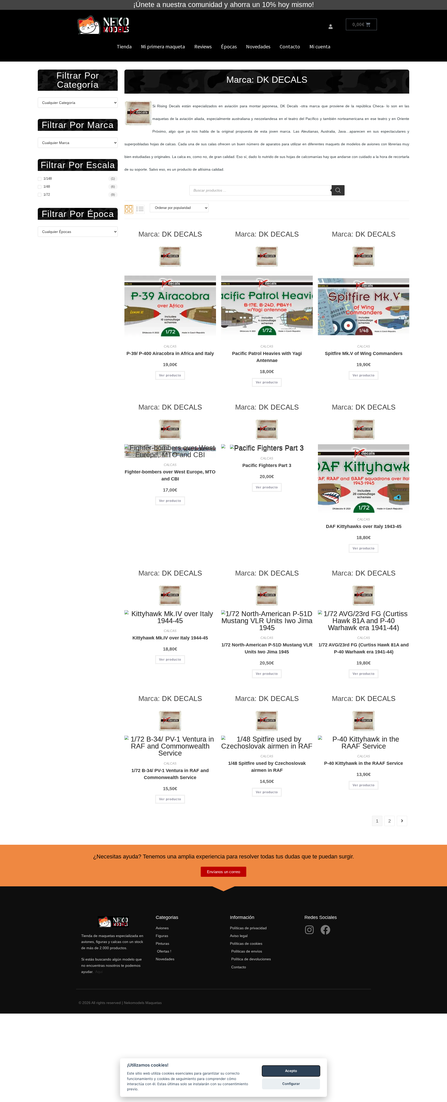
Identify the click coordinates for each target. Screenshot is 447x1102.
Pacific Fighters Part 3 (266, 465)
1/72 (46, 195)
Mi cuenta (319, 46)
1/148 (47, 178)
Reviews (203, 46)
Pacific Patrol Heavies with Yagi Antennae (267, 357)
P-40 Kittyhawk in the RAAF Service (363, 763)
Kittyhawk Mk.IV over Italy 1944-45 (170, 637)
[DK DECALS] (170, 256)
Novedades (258, 46)
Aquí (99, 972)
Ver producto (170, 375)
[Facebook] (325, 930)
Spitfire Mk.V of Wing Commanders (364, 353)
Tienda (124, 46)
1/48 (46, 186)
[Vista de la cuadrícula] (128, 209)
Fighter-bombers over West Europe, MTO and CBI (170, 475)
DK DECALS (182, 234)
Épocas (229, 46)
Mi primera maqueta (163, 46)
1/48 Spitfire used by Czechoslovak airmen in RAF (267, 767)
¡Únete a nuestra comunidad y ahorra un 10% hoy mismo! (223, 5)
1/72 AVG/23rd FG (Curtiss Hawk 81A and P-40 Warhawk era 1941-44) (363, 648)
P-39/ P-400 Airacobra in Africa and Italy (170, 353)
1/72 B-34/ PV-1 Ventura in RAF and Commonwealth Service (170, 774)
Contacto (290, 46)
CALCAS (170, 346)
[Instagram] (309, 930)
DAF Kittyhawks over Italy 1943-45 (363, 526)
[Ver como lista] (140, 209)
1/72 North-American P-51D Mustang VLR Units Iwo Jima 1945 (266, 648)
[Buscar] (338, 190)
